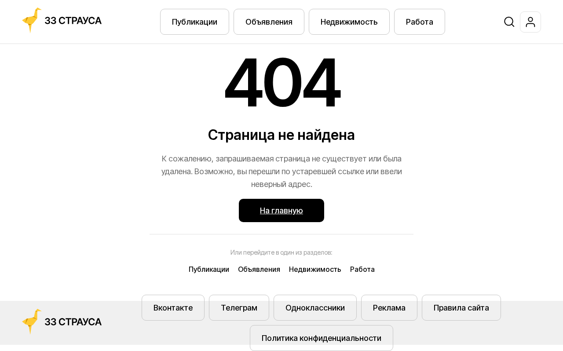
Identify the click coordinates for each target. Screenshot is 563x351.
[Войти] (530, 22)
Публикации (194, 21)
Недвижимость (349, 21)
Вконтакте (173, 307)
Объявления (268, 21)
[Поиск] (509, 22)
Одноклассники (315, 307)
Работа (419, 21)
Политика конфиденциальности (321, 338)
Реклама (389, 307)
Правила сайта (461, 307)
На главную (281, 210)
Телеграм (239, 307)
